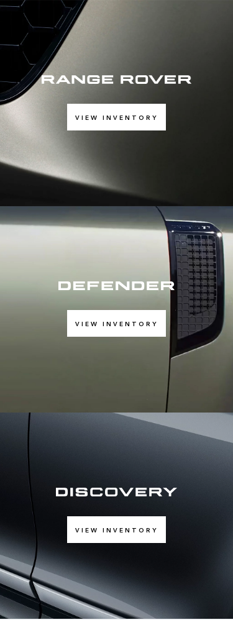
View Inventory (116, 117)
